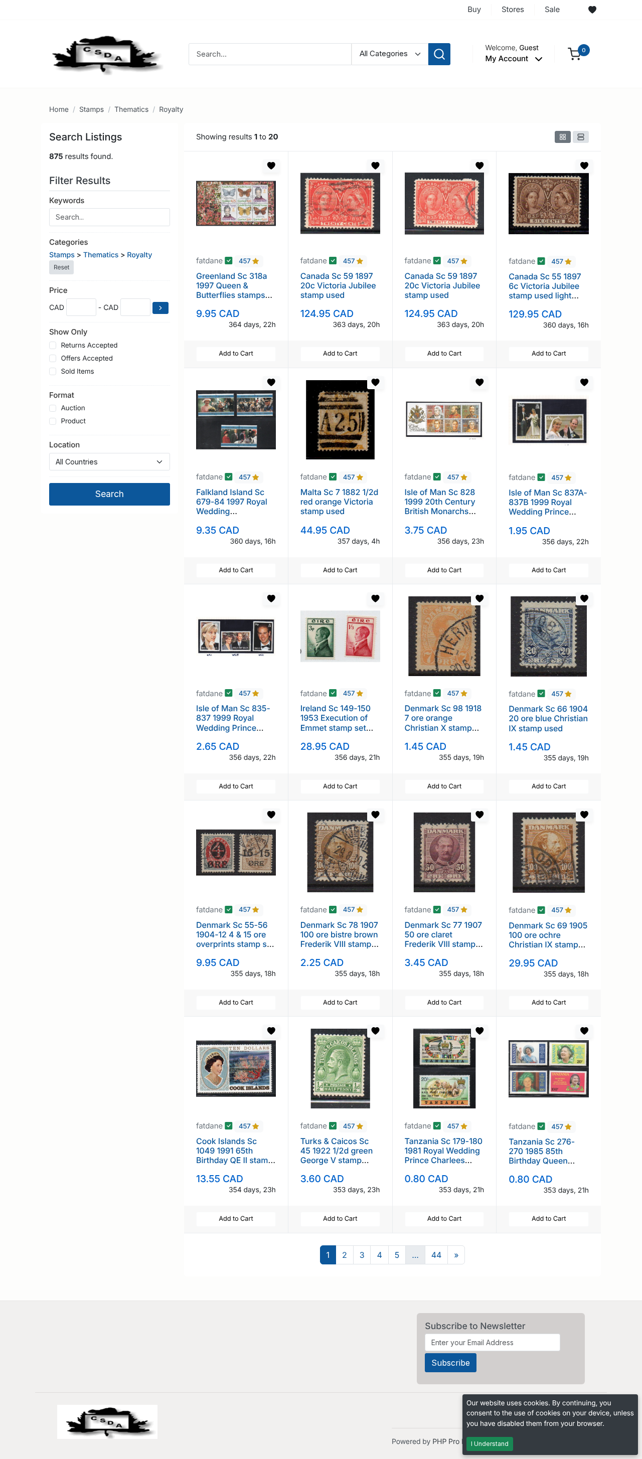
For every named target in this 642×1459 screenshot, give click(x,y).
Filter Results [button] (81, 181)
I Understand (490, 1443)
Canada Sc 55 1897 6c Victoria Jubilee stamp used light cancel (545, 290)
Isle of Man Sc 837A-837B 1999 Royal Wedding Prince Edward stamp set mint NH (548, 512)
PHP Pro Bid (452, 1441)
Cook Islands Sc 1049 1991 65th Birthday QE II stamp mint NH (234, 1155)
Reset (61, 267)
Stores (513, 9)
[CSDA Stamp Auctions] (104, 53)
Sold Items (77, 372)
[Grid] (563, 137)
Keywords (66, 200)
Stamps (91, 109)
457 (245, 261)
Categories (68, 242)
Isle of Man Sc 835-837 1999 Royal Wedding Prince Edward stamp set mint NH (233, 727)
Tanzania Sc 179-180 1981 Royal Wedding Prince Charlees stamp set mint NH (444, 1155)
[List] (581, 137)
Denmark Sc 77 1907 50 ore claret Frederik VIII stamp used (444, 939)
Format (61, 395)
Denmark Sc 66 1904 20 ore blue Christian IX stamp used (548, 718)
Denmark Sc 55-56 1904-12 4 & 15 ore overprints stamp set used (235, 939)
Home (59, 109)
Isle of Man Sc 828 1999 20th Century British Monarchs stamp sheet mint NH (444, 506)
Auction (73, 408)
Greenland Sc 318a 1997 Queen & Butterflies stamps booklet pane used (231, 290)
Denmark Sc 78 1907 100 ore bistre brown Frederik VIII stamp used (339, 939)
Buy (474, 9)
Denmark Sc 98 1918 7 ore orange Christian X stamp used (443, 722)
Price (58, 290)
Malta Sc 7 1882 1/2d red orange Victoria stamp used (339, 501)
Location (64, 444)
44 (436, 1255)
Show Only (68, 332)
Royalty (171, 109)
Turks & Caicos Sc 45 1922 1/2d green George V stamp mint (336, 1155)
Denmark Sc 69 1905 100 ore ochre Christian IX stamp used (548, 939)
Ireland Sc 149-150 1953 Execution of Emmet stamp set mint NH (335, 722)
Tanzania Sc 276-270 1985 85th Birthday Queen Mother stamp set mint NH (542, 1161)
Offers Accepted (87, 359)
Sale (552, 9)
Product (73, 421)
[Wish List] (592, 10)
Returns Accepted (89, 346)
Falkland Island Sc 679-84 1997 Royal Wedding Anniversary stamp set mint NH (232, 511)
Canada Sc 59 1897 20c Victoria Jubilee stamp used (338, 285)
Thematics (131, 109)
